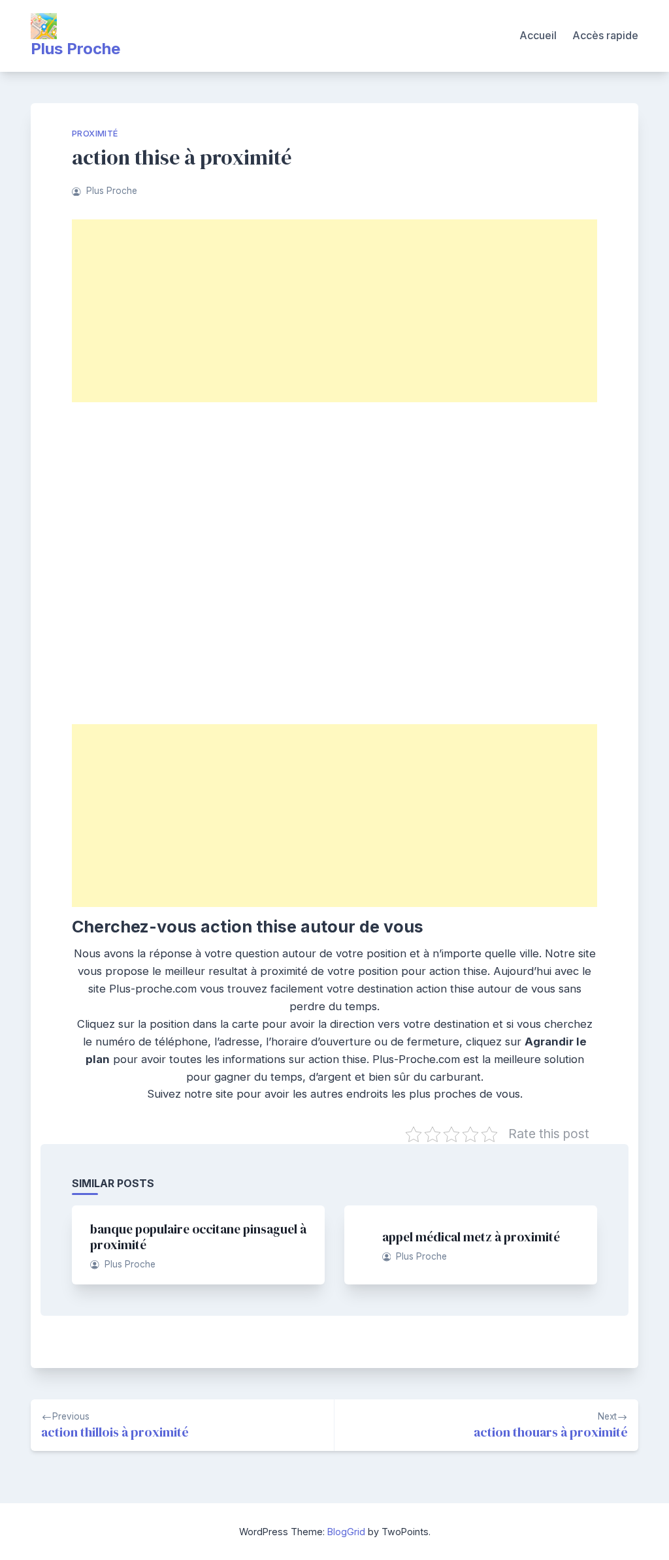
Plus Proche (75, 48)
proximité (95, 133)
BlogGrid (346, 1531)
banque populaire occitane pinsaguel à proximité (198, 1236)
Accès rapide (605, 35)
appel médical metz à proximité (471, 1236)
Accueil (538, 35)
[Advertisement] (334, 310)
